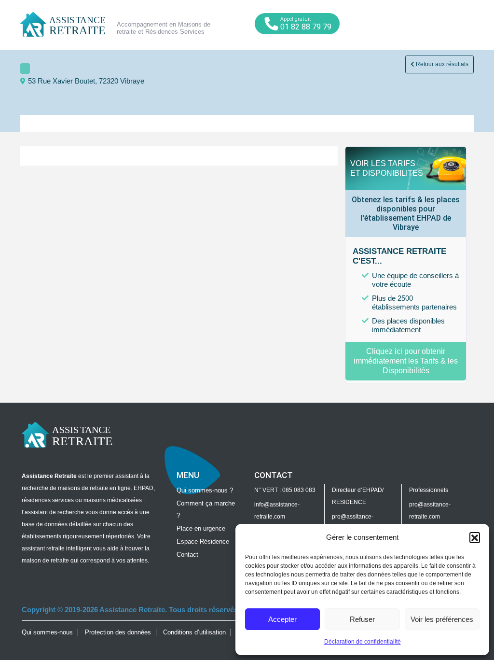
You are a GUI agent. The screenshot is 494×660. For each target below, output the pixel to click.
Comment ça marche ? (206, 509)
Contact (187, 554)
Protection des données (118, 632)
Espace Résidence (203, 541)
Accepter (282, 619)
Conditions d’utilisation (194, 632)
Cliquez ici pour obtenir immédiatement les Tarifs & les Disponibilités (406, 361)
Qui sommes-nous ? (205, 490)
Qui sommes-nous (47, 632)
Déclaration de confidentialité (362, 641)
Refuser (362, 619)
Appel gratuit (305, 23)
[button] (475, 537)
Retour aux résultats (441, 64)
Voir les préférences (442, 619)
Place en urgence (201, 528)
